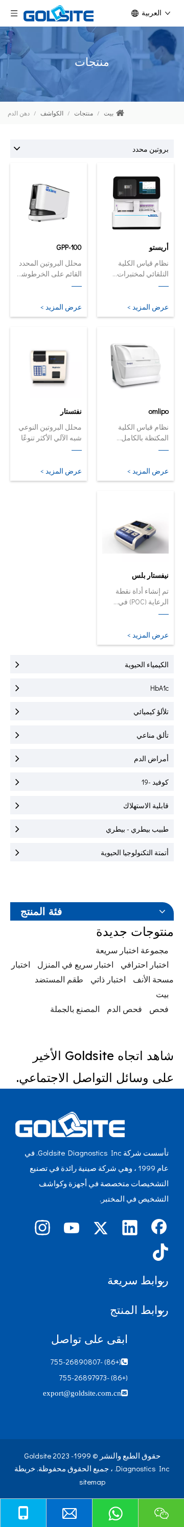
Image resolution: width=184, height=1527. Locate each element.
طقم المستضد (59, 979)
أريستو (159, 247)
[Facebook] (159, 1228)
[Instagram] (42, 1228)
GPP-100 (69, 247)
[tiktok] (159, 1253)
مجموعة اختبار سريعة (132, 950)
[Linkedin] (130, 1228)
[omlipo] (135, 366)
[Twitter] (100, 1228)
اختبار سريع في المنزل (75, 964)
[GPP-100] (48, 202)
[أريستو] (135, 202)
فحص (159, 1008)
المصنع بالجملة (75, 1008)
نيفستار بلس (150, 575)
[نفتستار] (48, 366)
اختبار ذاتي (108, 979)
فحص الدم (124, 1008)
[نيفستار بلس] (135, 530)
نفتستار (71, 411)
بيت (162, 994)
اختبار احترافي (145, 964)
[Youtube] (71, 1228)
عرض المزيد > (148, 307)
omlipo (159, 411)
